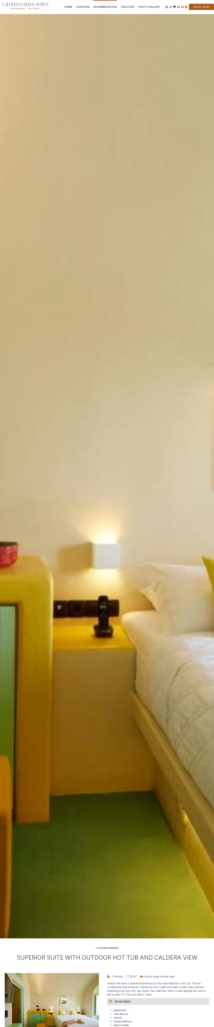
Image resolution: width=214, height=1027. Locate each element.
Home (68, 6)
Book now (201, 6)
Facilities (127, 6)
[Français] (178, 6)
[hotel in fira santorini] (25, 5)
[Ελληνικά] (170, 6)
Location (82, 6)
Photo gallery (149, 6)
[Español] (186, 6)
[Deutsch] (174, 6)
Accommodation (105, 6)
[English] (166, 6)
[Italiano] (182, 6)
